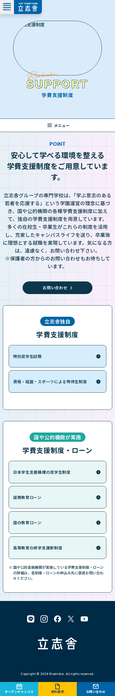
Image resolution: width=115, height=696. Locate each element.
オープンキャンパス (19, 691)
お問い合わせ (96, 691)
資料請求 (57, 691)
